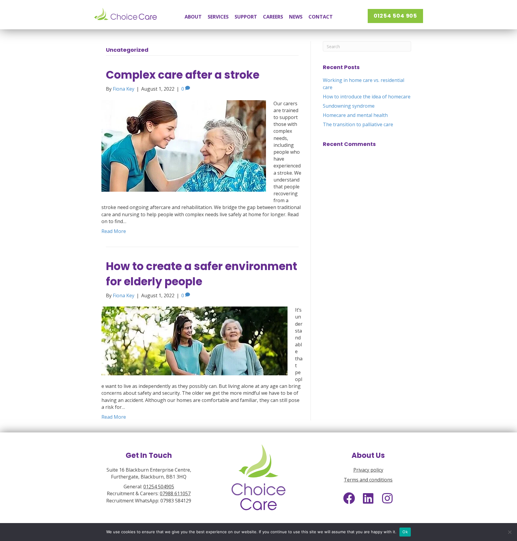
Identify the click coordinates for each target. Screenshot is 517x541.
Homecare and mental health (355, 115)
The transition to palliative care (358, 124)
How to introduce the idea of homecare (366, 96)
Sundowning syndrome (349, 106)
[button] (395, 16)
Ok (405, 531)
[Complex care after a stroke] (183, 145)
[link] (193, 16)
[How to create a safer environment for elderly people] (194, 340)
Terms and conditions (368, 479)
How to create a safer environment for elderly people (201, 274)
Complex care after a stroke (182, 75)
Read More (113, 231)
